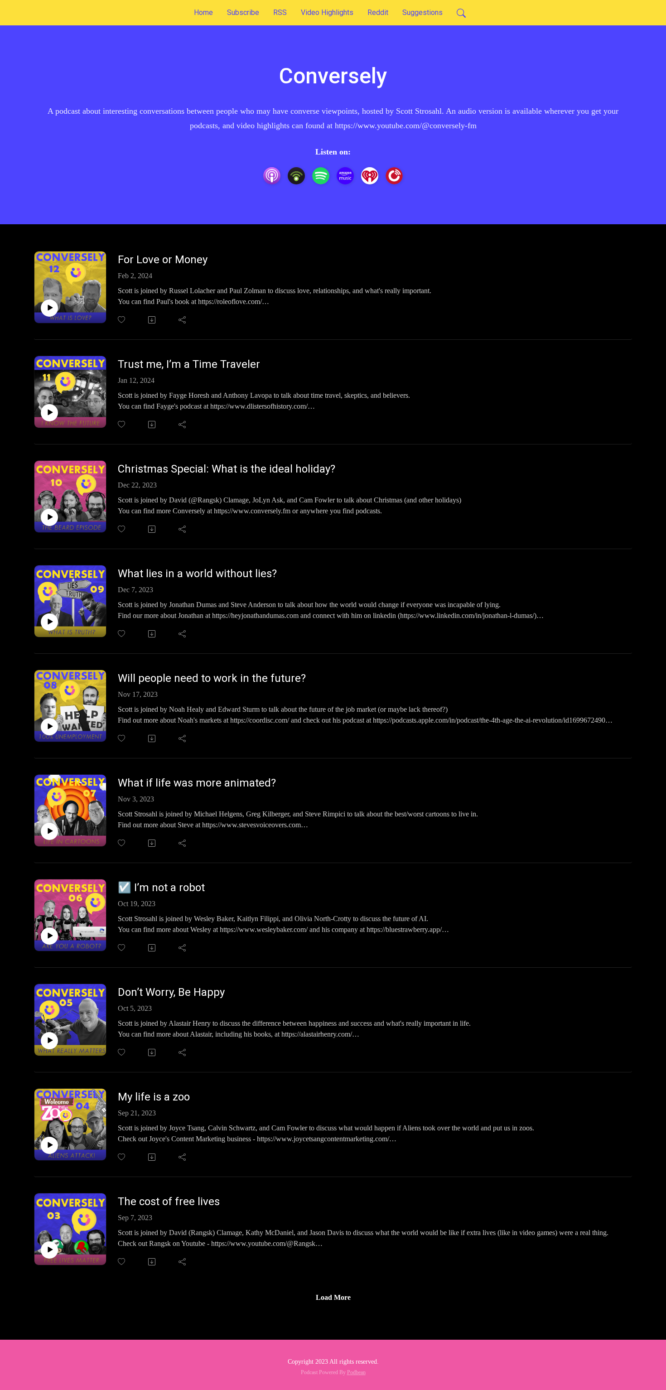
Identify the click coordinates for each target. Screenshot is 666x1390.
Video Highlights (327, 12)
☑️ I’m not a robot (161, 887)
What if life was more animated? (197, 783)
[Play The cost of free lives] (49, 1250)
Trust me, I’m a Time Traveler (189, 364)
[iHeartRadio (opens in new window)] (369, 175)
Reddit (377, 12)
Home (203, 12)
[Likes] (122, 319)
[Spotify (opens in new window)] (320, 175)
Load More (333, 1297)
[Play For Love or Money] (49, 308)
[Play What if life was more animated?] (49, 831)
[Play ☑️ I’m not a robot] (49, 936)
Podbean (356, 1372)
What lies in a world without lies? (197, 573)
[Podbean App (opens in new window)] (296, 175)
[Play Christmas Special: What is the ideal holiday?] (49, 517)
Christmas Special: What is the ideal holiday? (226, 469)
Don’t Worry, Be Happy (171, 992)
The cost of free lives (169, 1201)
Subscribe (243, 12)
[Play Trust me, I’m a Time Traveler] (49, 412)
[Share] (183, 319)
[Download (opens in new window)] (152, 319)
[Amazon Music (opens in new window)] (345, 175)
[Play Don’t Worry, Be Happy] (49, 1040)
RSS (280, 12)
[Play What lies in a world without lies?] (49, 622)
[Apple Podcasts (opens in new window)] (271, 175)
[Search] (461, 13)
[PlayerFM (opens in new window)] (394, 175)
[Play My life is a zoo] (49, 1145)
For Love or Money (163, 259)
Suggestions (422, 12)
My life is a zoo (154, 1097)
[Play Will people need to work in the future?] (49, 726)
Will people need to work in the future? (212, 678)
